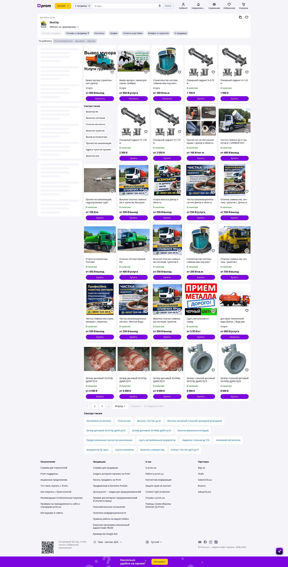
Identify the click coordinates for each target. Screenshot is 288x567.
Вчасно (202, 485)
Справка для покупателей (53, 467)
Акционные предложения (53, 479)
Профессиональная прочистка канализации (109, 440)
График (113, 33)
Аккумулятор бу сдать (97, 449)
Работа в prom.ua (155, 473)
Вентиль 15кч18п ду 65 (149, 420)
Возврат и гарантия (158, 33)
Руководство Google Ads (105, 533)
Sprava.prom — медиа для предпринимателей (117, 491)
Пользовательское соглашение (109, 506)
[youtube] (200, 542)
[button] (201, 98)
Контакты (99, 33)
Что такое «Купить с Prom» (54, 485)
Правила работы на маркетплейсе (111, 518)
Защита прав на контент (158, 485)
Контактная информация (158, 479)
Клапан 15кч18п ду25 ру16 (184, 449)
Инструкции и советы (51, 512)
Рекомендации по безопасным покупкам (61, 497)
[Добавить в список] (112, 72)
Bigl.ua (201, 467)
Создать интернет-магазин (107, 473)
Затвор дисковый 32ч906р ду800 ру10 (151, 430)
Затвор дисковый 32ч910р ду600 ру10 (105, 430)
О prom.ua (151, 467)
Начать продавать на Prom (107, 479)
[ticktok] (216, 542)
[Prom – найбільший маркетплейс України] (44, 6)
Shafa (201, 473)
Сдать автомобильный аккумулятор (157, 440)
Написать (100, 98)
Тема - (105, 542)
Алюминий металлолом (228, 440)
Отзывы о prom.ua (155, 497)
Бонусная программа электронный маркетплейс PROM (111, 526)
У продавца (81, 5)
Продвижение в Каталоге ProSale (110, 485)
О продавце (180, 33)
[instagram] (210, 542)
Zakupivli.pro (204, 491)
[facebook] (205, 542)
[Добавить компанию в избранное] (246, 17)
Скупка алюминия (124, 449)
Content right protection (158, 491)
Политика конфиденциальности (109, 512)
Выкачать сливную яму (152, 449)
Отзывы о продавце (77, 33)
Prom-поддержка (49, 473)
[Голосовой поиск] (159, 6)
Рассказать (159, 561)
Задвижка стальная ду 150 (195, 440)
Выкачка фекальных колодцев (193, 430)
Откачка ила (124, 420)
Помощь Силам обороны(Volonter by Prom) (158, 505)
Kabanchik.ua (205, 479)
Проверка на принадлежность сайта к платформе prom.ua (60, 505)
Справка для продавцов (105, 467)
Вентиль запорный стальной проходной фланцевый (194, 420)
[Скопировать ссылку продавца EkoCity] (240, 17)
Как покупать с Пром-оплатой (55, 491)
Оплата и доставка (132, 33)
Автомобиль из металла (98, 420)
